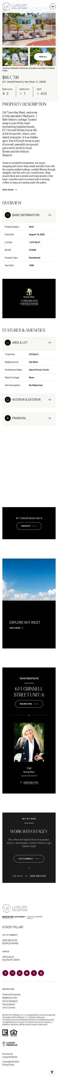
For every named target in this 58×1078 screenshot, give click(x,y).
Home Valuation (10, 1001)
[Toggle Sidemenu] (53, 7)
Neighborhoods (9, 998)
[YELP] (34, 973)
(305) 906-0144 (30, 300)
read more (15, 628)
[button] (29, 858)
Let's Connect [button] (8, 1007)
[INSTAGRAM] (12, 973)
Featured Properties (11, 994)
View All (43, 57)
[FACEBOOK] (5, 973)
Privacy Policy (8, 1064)
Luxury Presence (9, 1057)
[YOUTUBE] (27, 973)
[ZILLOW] (41, 973)
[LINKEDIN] (20, 973)
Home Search (8, 1004)
